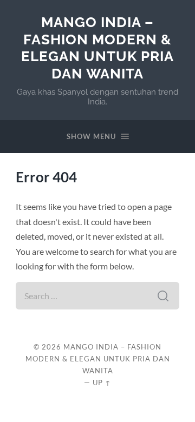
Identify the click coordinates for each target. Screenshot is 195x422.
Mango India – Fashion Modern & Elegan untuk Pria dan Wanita (97, 48)
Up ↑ (102, 382)
